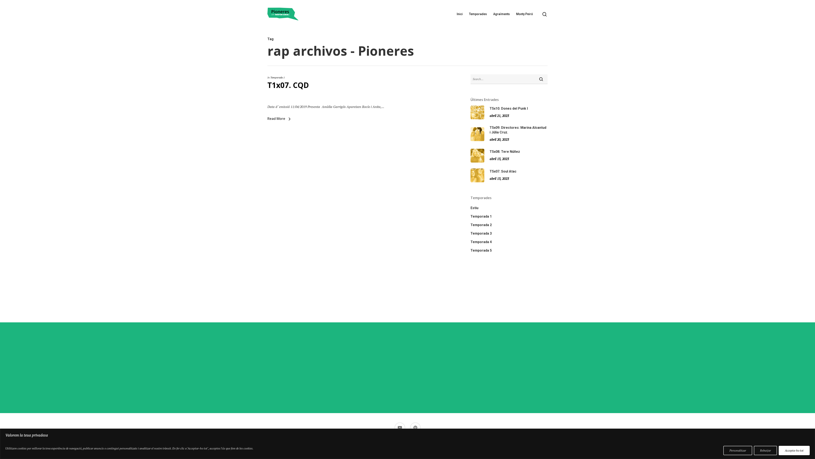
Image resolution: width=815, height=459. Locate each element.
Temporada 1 (277, 77)
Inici (460, 14)
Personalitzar (737, 450)
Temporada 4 (481, 242)
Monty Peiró (524, 14)
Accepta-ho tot (794, 450)
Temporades (478, 14)
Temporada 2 (481, 225)
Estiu (474, 208)
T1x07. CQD (288, 85)
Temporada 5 (481, 250)
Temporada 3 (481, 233)
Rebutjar (765, 450)
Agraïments (501, 14)
